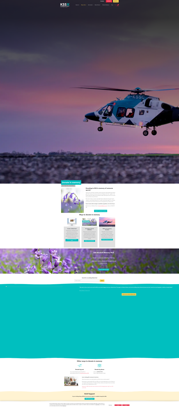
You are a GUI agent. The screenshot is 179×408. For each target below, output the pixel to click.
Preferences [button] (64, 405)
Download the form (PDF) (84, 373)
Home (63, 185)
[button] (79, 5)
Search (102, 280)
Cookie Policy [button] (98, 404)
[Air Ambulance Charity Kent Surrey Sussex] (64, 5)
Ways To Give (66, 185)
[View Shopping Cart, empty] (118, 5)
